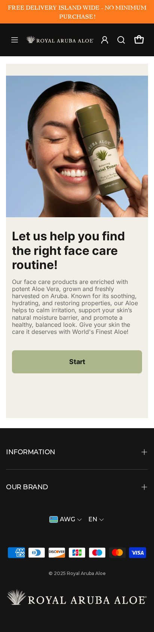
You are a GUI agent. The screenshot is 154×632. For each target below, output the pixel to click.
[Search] (121, 38)
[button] (77, 451)
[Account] (60, 38)
